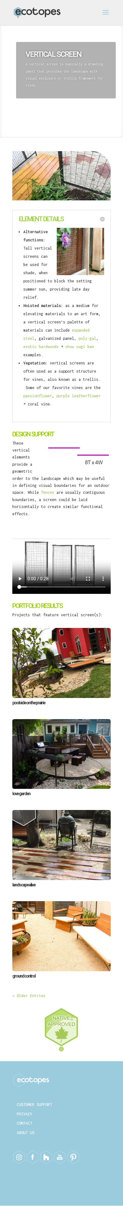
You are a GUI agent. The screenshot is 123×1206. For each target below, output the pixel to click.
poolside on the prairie (28, 702)
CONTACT (24, 1123)
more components (46, 112)
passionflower (37, 395)
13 (86, 194)
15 (96, 194)
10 (69, 194)
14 (91, 194)
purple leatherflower (78, 395)
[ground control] (61, 936)
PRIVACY (24, 1114)
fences (47, 492)
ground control (23, 975)
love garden (21, 793)
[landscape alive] (61, 845)
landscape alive (23, 884)
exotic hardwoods (42, 346)
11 (75, 194)
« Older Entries (28, 995)
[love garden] (61, 754)
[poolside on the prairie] (61, 663)
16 (102, 194)
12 (80, 194)
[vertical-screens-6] (61, 199)
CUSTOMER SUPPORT (34, 1104)
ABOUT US (25, 1132)
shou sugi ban (79, 346)
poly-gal (87, 338)
